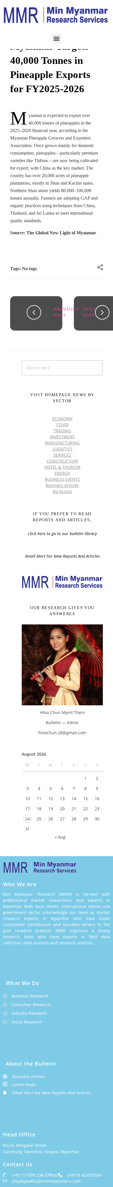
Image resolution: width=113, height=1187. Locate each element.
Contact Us (18, 1164)
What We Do (22, 983)
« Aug (60, 837)
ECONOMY (62, 418)
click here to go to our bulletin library (62, 533)
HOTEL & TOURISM (62, 467)
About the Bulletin (31, 1063)
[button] (56, 38)
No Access (62, 491)
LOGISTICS (62, 449)
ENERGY (62, 473)
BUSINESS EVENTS (62, 479)
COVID (62, 424)
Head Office (19, 1134)
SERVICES (62, 455)
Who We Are (20, 884)
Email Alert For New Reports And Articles (62, 556)
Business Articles (62, 485)
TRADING (62, 430)
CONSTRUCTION (62, 461)
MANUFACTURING (62, 443)
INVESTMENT (62, 436)
